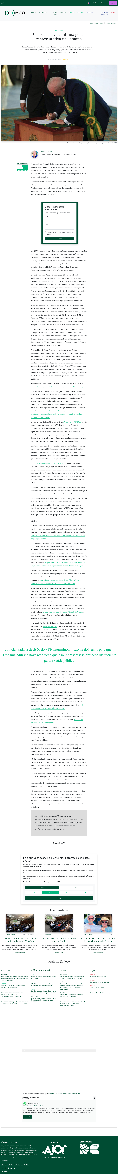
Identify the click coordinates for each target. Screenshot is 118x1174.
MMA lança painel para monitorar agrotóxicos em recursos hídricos (72, 995)
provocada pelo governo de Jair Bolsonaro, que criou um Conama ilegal (57, 387)
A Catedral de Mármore (98, 976)
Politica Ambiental (111, 23)
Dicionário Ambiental (104, 13)
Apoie (113, 3)
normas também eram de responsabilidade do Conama (63, 612)
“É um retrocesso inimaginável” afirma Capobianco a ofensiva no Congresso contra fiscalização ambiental (71, 986)
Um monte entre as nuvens (99, 982)
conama (26, 166)
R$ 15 (33, 893)
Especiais (63, 12)
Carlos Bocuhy (46, 151)
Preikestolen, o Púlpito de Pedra (100, 993)
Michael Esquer (98, 952)
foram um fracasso (50, 626)
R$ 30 (50, 893)
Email (46, 224)
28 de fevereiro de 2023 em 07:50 (33, 1106)
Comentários (58, 843)
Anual (76, 888)
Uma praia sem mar (97, 987)
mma (26, 168)
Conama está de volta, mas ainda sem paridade (59, 940)
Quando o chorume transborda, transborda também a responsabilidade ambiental (12, 994)
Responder (28, 1117)
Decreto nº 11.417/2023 (72, 422)
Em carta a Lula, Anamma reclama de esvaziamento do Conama (98, 940)
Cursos (113, 12)
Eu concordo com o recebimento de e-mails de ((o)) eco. (60, 233)
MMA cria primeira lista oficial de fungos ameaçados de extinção (72, 977)
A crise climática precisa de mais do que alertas (43, 977)
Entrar (4, 1171)
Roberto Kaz (59, 952)
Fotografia (92, 974)
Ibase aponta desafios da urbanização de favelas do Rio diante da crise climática (44, 1000)
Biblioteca (89, 12)
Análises (80, 12)
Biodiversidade (94, 23)
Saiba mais (4, 1160)
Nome (47, 216)
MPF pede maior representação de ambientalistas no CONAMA (19, 940)
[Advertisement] (103, 487)
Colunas (71, 12)
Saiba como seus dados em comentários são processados (64, 1093)
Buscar (96, 3)
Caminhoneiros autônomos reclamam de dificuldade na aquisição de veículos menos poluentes (14, 978)
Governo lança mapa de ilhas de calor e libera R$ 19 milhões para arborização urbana (73, 1003)
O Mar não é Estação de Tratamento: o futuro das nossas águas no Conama (14, 1002)
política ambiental (23, 170)
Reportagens (43, 12)
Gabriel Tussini (20, 952)
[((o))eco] (15, 13)
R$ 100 (85, 893)
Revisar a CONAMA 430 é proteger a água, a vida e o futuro (13, 986)
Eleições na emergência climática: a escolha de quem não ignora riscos (43, 992)
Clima (101, 23)
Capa (92, 970)
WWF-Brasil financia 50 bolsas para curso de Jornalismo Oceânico (43, 985)
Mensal (42, 888)
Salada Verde (55, 13)
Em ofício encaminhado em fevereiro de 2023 (48, 463)
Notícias (33, 12)
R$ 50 (67, 893)
